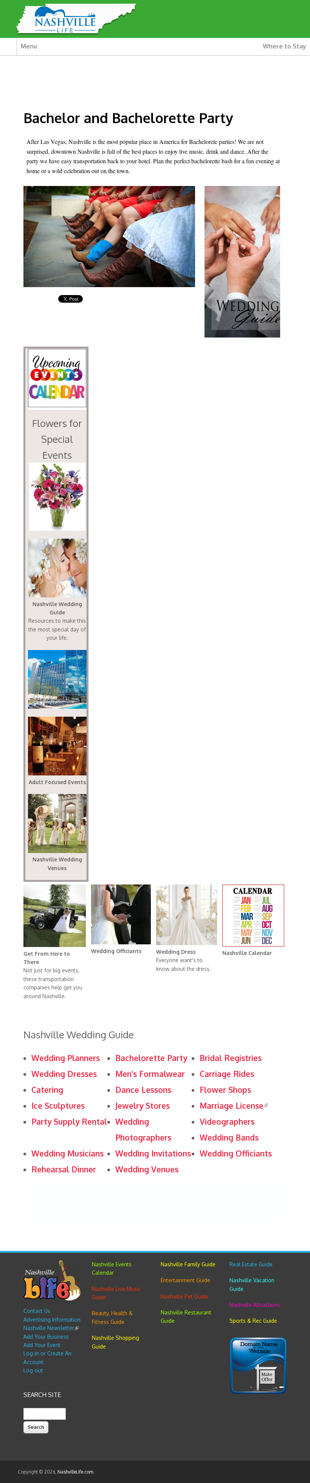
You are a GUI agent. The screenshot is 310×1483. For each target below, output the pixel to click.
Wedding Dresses (64, 1074)
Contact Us (36, 1311)
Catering (47, 1090)
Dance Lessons (143, 1090)
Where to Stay (284, 46)
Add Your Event (41, 1345)
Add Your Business (46, 1336)
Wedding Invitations (153, 1153)
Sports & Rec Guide (253, 1320)
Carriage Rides (227, 1074)
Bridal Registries (231, 1058)
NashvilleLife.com (75, 1472)
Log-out (33, 1370)
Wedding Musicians (67, 1153)
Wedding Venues (146, 1169)
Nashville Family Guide (188, 1264)
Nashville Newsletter (51, 1328)
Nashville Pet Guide (184, 1296)
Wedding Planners (65, 1058)
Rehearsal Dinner (63, 1169)
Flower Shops (225, 1090)
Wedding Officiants (236, 1153)
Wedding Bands (229, 1137)
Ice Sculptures (58, 1105)
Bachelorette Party (151, 1058)
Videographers (227, 1121)
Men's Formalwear (150, 1074)
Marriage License (234, 1105)
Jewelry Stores (142, 1105)
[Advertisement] (161, 1201)
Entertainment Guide (185, 1280)
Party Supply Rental (69, 1121)
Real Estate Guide (251, 1264)
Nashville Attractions (254, 1305)
